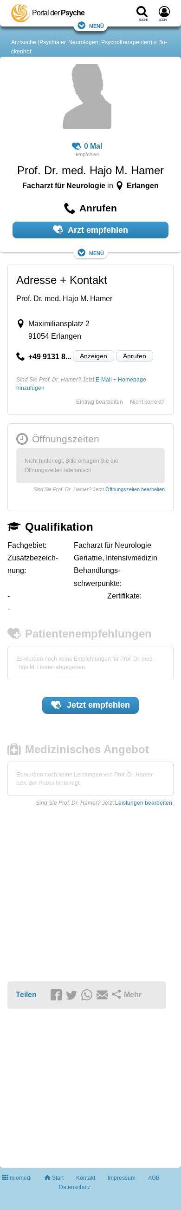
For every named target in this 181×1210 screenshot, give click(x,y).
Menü (96, 25)
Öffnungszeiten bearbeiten (135, 489)
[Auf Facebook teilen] (58, 995)
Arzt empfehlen (97, 230)
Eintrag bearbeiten (99, 402)
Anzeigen (93, 356)
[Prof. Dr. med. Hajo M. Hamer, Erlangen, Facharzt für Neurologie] (87, 98)
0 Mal (93, 146)
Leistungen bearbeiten (143, 803)
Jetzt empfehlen (97, 705)
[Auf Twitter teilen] (73, 995)
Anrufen (134, 356)
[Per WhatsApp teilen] (88, 995)
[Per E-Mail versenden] (103, 995)
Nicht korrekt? (147, 402)
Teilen (26, 995)
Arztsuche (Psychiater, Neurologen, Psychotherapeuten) (81, 42)
